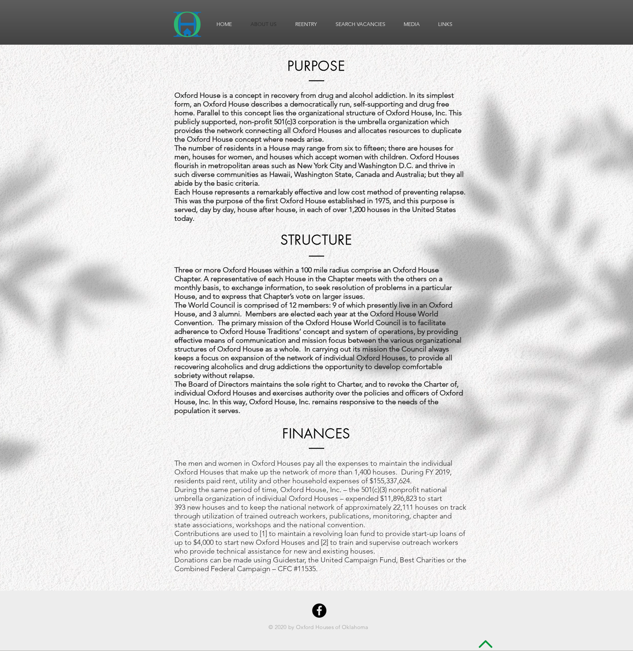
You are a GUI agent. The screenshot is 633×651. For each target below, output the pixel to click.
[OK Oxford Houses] (319, 610)
